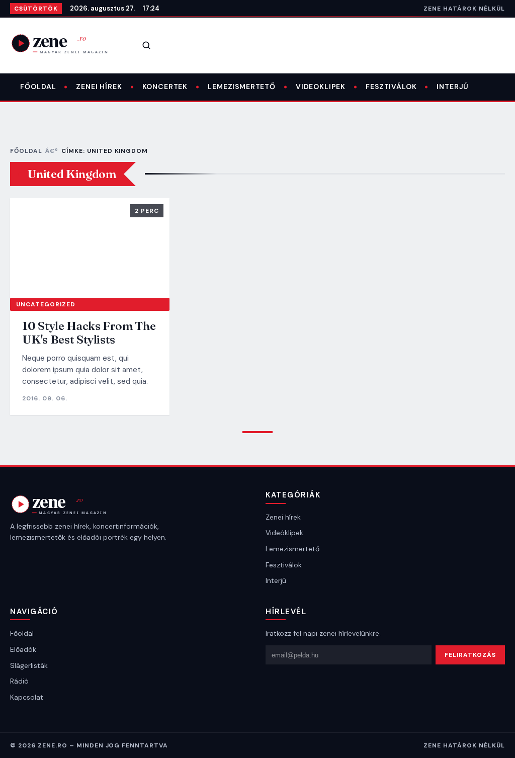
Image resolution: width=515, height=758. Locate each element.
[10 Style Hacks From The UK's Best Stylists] (89, 248)
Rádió (19, 681)
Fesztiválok (391, 86)
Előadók (23, 649)
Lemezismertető (242, 86)
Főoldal (38, 86)
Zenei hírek (99, 86)
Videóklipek (284, 532)
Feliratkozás (470, 655)
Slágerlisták (29, 665)
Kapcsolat (26, 697)
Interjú (453, 86)
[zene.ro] (66, 43)
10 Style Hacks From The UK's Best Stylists (88, 332)
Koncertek (165, 86)
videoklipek (321, 86)
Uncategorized (45, 304)
